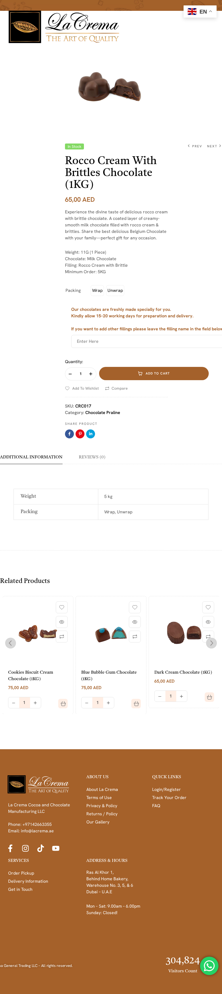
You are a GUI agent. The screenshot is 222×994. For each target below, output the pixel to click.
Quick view (62, 622)
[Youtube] (55, 848)
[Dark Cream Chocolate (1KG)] (184, 631)
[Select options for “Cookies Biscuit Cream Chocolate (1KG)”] (61, 701)
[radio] (97, 290)
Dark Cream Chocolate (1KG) (183, 672)
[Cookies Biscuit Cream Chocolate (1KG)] (38, 631)
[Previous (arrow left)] (9, 497)
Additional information (31, 457)
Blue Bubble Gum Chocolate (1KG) (109, 675)
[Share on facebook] (69, 433)
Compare (120, 388)
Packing (73, 290)
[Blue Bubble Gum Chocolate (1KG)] (111, 631)
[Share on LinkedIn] (90, 433)
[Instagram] (25, 848)
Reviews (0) (92, 457)
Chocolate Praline (102, 412)
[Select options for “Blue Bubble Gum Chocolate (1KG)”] (134, 701)
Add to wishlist (85, 388)
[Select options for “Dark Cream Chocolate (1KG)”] (207, 695)
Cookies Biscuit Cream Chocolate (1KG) (30, 675)
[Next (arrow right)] (212, 497)
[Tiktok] (40, 848)
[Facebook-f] (10, 848)
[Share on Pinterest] (80, 433)
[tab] (35, 459)
